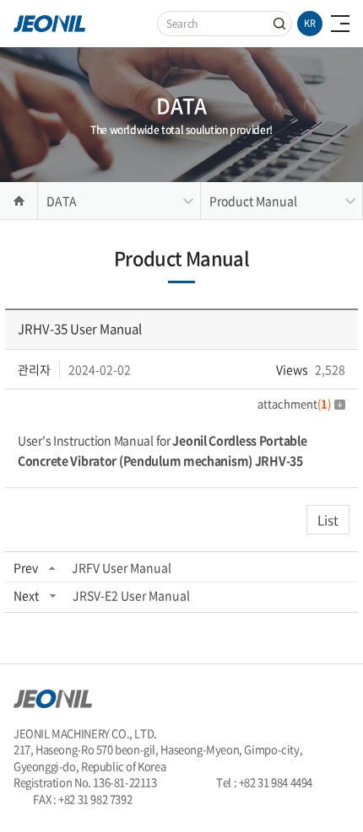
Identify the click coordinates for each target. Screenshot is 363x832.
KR (310, 23)
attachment (294, 403)
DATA (61, 200)
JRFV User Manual (121, 567)
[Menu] (340, 23)
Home (18, 200)
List (328, 520)
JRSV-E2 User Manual (131, 595)
